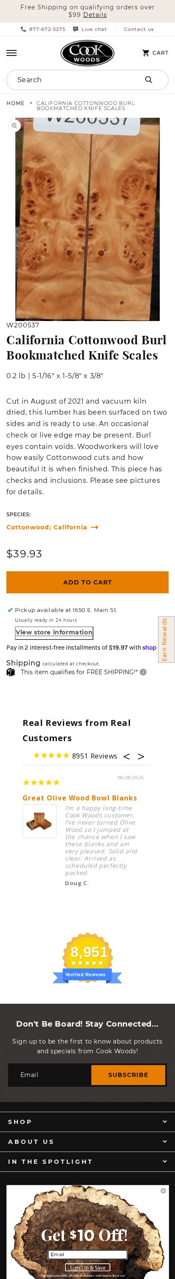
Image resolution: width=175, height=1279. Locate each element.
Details (95, 15)
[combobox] (63, 80)
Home (15, 103)
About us (31, 1142)
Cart (160, 53)
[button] (11, 53)
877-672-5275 (47, 29)
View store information (54, 632)
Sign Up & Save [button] (88, 1267)
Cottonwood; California (47, 527)
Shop (20, 1122)
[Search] (148, 79)
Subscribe (128, 1075)
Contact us (139, 29)
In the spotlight (50, 1162)
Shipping (23, 663)
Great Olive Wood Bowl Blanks (80, 798)
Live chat (94, 29)
